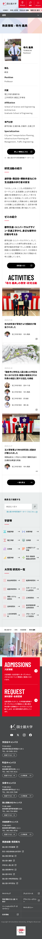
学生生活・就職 (24, 10)
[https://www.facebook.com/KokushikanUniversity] (30, 735)
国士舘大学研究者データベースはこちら (21, 512)
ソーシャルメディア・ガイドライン (9, 907)
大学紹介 (5, 10)
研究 (4, 15)
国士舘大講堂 (7, 860)
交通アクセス (8, 755)
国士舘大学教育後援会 (10, 879)
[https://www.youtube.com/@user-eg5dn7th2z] (11, 735)
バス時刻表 (23, 775)
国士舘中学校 (7, 874)
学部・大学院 (14, 10)
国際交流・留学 (35, 10)
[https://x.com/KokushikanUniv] (18, 735)
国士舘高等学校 (8, 869)
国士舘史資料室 (8, 856)
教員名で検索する (12, 499)
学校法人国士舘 (8, 865)
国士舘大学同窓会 (8, 883)
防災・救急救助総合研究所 (11, 851)
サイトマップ (6, 893)
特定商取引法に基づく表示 (10, 900)
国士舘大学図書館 (8, 847)
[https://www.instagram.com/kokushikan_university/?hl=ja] (24, 735)
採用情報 (5, 914)
